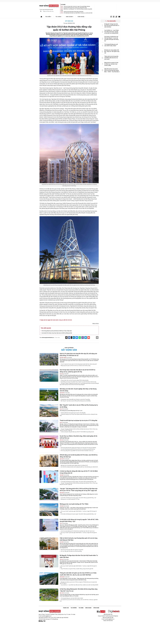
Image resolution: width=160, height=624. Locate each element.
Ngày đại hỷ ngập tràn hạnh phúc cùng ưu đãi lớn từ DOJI (56, 320)
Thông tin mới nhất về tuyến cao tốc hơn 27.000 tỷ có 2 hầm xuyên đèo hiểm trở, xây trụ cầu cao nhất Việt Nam (78, 574)
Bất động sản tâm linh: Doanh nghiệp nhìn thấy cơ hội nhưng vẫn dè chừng (78, 390)
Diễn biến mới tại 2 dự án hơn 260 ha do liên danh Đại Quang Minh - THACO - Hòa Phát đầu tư (111, 70)
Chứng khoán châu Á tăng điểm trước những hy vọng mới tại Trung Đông (75, 399)
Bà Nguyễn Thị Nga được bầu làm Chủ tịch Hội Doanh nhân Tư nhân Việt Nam (79, 556)
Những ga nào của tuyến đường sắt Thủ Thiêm (70, 499)
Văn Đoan (62, 392)
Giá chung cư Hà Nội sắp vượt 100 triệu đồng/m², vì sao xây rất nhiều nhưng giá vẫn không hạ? (111, 38)
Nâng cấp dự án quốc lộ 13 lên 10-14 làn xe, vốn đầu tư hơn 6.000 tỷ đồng (75, 365)
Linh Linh (62, 492)
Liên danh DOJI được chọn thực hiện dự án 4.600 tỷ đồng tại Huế (57, 333)
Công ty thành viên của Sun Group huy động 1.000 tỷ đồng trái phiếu (74, 380)
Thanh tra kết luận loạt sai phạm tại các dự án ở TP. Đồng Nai (73, 412)
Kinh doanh (69, 16)
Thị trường (74, 607)
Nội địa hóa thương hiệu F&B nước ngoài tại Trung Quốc (72, 549)
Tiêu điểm (48, 16)
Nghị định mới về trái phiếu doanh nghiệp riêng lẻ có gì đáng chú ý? (74, 465)
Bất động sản (69, 21)
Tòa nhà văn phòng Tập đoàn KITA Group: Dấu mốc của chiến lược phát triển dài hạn (78, 449)
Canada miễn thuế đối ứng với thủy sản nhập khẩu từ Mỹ (75, 7)
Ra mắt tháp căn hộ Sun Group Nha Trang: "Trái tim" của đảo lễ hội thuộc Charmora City (78, 381)
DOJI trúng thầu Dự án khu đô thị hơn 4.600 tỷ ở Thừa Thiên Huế (57, 330)
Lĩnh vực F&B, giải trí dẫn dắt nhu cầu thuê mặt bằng (71, 551)
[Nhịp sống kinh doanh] (50, 611)
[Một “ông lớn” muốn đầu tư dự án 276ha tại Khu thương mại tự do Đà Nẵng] (49, 410)
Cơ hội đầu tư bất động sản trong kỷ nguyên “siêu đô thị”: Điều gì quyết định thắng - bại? (78, 481)
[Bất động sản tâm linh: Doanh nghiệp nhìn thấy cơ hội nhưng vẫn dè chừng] (49, 394)
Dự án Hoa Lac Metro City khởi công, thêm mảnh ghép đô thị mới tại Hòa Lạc (78, 437)
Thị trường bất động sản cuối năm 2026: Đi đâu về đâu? (72, 598)
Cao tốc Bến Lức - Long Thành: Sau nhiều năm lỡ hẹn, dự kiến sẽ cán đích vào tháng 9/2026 (79, 584)
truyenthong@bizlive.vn (46, 615)
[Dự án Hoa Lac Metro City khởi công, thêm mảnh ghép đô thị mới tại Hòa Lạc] (49, 441)
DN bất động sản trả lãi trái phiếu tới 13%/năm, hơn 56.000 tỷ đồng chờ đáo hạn (78, 456)
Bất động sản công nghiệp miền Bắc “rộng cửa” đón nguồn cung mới (111, 51)
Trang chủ (66, 607)
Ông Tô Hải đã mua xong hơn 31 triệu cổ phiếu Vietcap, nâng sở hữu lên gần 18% (77, 568)
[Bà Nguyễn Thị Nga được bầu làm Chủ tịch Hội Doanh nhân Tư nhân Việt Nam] (49, 561)
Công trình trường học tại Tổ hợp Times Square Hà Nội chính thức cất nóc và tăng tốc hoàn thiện (78, 415)
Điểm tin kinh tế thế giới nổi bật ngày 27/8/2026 (73, 11)
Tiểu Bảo (62, 475)
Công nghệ (81, 16)
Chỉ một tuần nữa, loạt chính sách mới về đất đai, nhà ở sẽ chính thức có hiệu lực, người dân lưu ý (79, 600)
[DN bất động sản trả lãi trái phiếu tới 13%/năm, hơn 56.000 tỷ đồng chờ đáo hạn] (49, 460)
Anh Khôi (62, 458)
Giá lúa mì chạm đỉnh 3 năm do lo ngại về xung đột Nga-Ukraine (77, 6)
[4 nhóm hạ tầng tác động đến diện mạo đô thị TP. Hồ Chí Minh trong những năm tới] (49, 476)
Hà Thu (61, 373)
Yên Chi (61, 439)
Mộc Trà (62, 592)
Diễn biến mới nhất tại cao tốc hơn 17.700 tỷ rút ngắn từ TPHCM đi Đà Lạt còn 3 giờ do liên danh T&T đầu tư (78, 583)
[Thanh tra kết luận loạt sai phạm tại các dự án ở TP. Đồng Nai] (49, 426)
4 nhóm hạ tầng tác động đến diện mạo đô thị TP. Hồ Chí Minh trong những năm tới (77, 431)
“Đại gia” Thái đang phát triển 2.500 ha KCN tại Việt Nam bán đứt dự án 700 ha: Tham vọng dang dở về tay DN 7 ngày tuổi (78, 430)
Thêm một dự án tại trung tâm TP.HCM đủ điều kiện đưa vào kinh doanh (111, 58)
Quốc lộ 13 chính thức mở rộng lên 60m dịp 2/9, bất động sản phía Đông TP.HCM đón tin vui (78, 354)
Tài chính (58, 16)
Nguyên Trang (63, 357)
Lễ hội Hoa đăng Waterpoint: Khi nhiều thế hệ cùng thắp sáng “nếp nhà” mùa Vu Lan (77, 531)
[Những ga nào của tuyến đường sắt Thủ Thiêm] (49, 509)
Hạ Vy (61, 422)
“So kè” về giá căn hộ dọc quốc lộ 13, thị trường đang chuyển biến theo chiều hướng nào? (79, 364)
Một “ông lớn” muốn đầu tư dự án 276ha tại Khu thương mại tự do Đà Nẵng (75, 400)
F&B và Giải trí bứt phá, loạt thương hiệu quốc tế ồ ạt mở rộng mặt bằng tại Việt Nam (78, 539)
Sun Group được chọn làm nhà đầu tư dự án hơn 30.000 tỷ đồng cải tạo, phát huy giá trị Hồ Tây (77, 370)
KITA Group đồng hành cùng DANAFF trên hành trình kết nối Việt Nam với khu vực (77, 450)
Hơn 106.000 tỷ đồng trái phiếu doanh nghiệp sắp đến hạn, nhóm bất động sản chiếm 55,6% (79, 466)
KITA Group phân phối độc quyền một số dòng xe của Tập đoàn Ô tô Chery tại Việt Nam (78, 447)
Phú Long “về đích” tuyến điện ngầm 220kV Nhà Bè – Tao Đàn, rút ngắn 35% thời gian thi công (78, 512)
